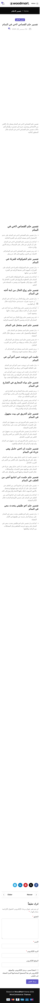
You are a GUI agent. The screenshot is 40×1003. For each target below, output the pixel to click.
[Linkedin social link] (20, 885)
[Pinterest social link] (25, 885)
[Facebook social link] (36, 885)
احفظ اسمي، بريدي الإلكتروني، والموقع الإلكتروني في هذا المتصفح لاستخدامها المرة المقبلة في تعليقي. (20, 973)
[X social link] (31, 885)
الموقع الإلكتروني (32, 961)
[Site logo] (19, 3)
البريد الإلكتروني (32, 951)
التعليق (35, 917)
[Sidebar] (37, 303)
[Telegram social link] (15, 885)
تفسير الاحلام (16, 11)
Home (26, 11)
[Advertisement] (22, 77)
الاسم (35, 942)
